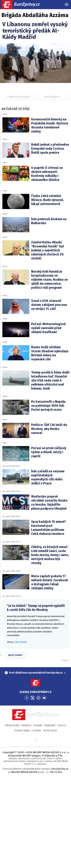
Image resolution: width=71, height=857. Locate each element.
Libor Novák (20, 642)
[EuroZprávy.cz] (23, 4)
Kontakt (37, 725)
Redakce (26, 725)
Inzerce (61, 725)
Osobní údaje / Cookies (27, 730)
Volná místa (50, 730)
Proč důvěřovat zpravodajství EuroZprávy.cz (36, 672)
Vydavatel (50, 725)
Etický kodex (12, 725)
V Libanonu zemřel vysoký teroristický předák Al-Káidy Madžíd (35, 30)
